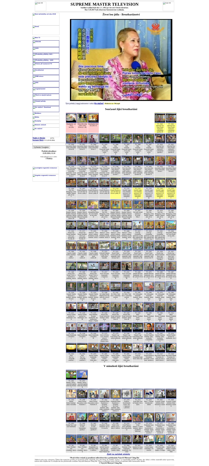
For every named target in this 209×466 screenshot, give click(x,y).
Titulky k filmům (38, 138)
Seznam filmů (37, 140)
